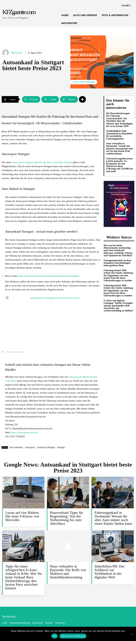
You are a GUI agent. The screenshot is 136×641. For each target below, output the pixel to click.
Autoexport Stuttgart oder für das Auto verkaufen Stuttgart (42, 162)
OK (54, 636)
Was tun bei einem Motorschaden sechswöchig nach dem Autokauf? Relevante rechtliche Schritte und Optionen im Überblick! (118, 250)
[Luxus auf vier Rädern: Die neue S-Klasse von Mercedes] (23, 492)
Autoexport (30, 447)
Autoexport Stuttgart (46, 447)
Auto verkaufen (16, 447)
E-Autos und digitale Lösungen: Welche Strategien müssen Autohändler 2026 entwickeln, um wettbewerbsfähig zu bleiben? (118, 305)
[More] (82, 99)
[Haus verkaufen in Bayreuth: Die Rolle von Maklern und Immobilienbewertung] (68, 546)
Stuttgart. (61, 447)
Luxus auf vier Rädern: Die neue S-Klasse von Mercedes (22, 516)
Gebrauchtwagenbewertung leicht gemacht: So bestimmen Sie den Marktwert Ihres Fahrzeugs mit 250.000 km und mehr (119, 165)
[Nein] (132, 634)
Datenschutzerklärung (73, 636)
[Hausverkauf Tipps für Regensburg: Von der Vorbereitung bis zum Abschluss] (68, 492)
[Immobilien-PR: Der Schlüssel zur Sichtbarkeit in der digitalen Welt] (113, 546)
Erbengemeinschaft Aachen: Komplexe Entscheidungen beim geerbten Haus (118, 263)
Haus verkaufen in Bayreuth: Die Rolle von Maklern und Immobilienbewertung (68, 571)
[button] (126, 5)
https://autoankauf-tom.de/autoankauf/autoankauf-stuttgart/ (49, 276)
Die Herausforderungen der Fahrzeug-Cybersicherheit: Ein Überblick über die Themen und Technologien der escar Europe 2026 (119, 119)
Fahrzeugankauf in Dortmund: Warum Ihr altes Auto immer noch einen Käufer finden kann (113, 518)
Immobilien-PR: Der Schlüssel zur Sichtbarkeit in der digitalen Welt (110, 571)
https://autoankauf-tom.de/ (24, 432)
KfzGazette (16, 52)
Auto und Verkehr (84, 82)
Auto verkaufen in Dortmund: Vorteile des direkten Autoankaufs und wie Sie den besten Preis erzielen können (119, 148)
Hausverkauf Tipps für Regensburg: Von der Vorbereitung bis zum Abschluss (66, 518)
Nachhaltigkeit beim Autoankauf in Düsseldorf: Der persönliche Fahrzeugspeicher (119, 135)
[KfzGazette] (6, 52)
